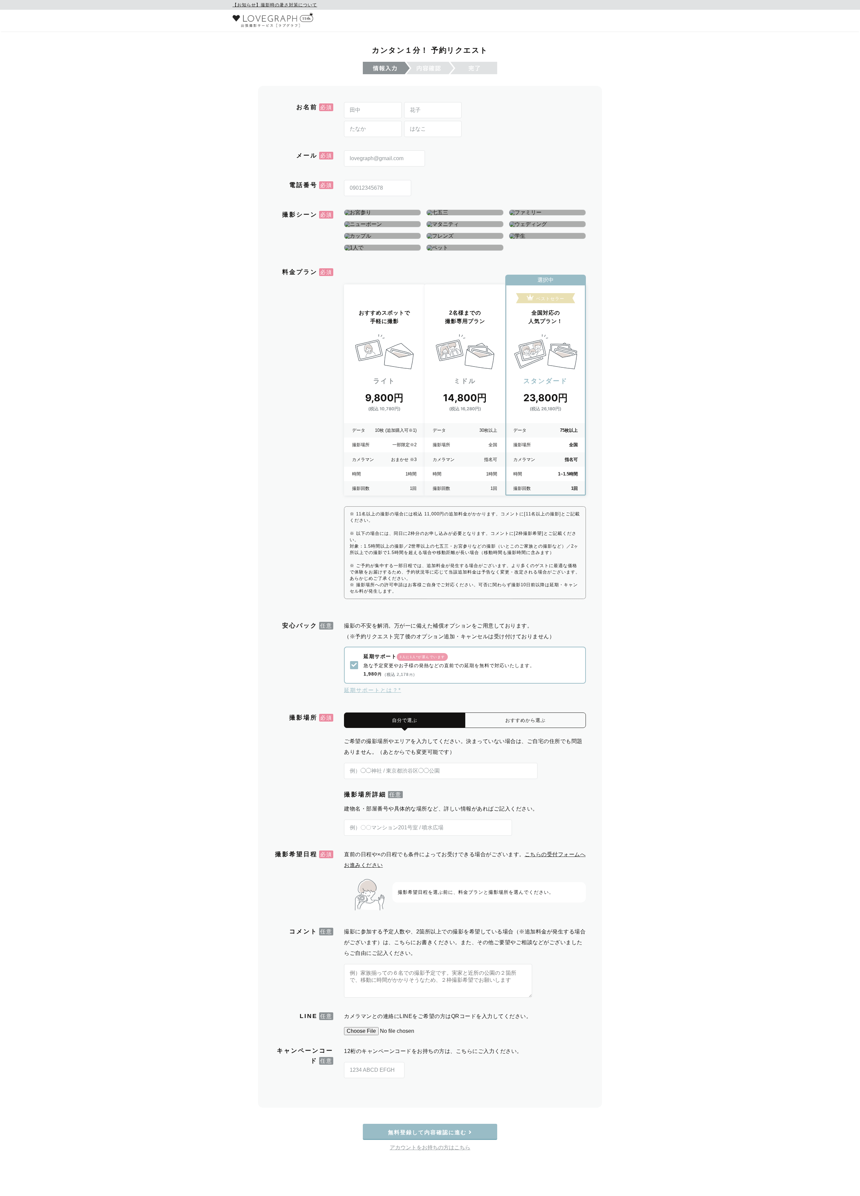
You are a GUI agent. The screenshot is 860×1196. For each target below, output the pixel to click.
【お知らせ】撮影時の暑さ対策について (274, 4)
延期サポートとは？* (372, 690)
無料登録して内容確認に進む (428, 1132)
